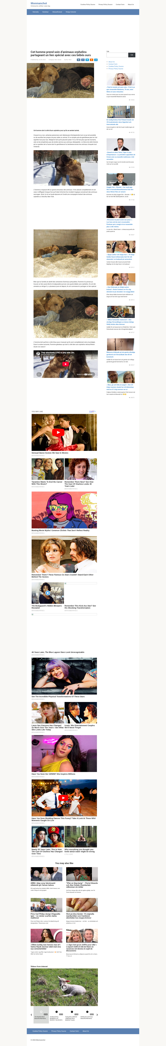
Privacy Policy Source (105, 4)
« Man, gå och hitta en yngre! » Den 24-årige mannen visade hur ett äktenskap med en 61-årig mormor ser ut (120, 387)
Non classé (58, 59)
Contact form (120, 4)
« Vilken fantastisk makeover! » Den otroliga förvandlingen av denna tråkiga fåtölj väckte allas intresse (120, 322)
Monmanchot (39, 3)
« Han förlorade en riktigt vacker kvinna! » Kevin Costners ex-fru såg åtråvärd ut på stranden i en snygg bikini (120, 289)
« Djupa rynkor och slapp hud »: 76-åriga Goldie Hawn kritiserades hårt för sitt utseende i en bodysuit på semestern (120, 257)
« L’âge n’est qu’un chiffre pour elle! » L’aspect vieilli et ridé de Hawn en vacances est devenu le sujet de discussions (81, 948)
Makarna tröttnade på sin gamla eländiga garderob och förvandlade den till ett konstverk (121, 354)
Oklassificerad (57, 12)
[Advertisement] (83, 31)
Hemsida (36, 12)
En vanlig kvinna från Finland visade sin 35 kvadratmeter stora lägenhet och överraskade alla (120, 122)
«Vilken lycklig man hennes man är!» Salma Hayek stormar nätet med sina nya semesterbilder (46, 947)
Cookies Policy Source (88, 4)
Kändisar (45, 12)
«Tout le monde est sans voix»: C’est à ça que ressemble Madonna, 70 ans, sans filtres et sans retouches (121, 89)
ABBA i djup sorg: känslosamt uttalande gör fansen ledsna (43, 884)
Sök (108, 51)
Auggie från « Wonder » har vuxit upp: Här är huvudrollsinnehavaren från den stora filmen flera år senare (120, 189)
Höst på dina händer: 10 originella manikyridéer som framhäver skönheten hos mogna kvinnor (80, 916)
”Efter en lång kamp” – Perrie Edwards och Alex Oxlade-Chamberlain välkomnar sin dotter (82, 885)
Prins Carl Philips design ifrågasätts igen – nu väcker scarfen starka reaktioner (45, 916)
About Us (131, 4)
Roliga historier (71, 12)
